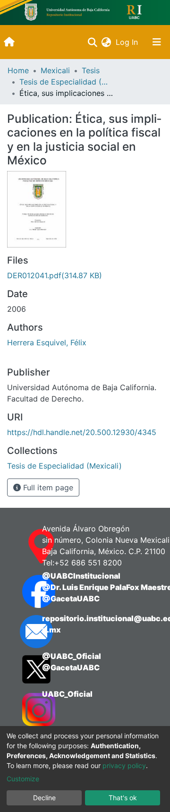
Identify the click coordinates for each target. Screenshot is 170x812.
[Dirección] (22, 546)
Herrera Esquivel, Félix (46, 342)
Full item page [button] (47, 487)
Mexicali (55, 70)
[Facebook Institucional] (22, 591)
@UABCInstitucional (81, 576)
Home (18, 70)
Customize (23, 779)
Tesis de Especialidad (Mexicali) (66, 81)
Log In (128, 42)
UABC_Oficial (67, 694)
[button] (106, 42)
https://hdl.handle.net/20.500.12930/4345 (81, 432)
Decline (44, 798)
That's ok (123, 798)
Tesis (91, 70)
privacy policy (124, 765)
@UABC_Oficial (71, 656)
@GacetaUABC (71, 598)
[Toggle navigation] (157, 42)
